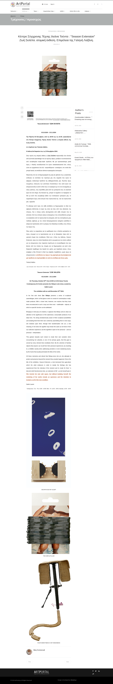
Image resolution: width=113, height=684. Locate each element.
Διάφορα (87, 11)
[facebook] (94, 4)
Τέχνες (35, 11)
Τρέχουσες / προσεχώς (56, 31)
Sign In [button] (52, 4)
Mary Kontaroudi (39, 650)
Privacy (22, 16)
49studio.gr (73, 680)
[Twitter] (22, 112)
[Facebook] (22, 108)
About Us (13, 16)
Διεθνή (62, 11)
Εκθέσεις (24, 11)
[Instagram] (97, 4)
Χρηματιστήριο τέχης (48, 11)
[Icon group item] (92, 671)
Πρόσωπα (13, 11)
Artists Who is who (75, 11)
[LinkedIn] (22, 117)
